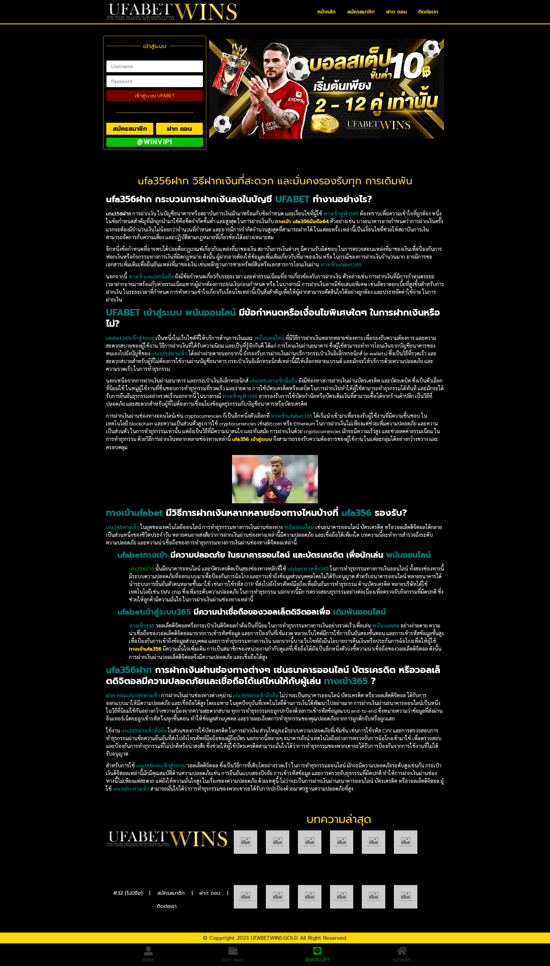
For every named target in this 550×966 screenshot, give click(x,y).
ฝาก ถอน (396, 12)
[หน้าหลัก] (401, 950)
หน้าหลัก (326, 12)
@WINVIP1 (317, 960)
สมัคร (148, 960)
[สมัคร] (148, 950)
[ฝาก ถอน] (232, 950)
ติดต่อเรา (428, 12)
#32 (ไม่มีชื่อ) (128, 893)
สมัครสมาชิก (361, 12)
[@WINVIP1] (317, 950)
